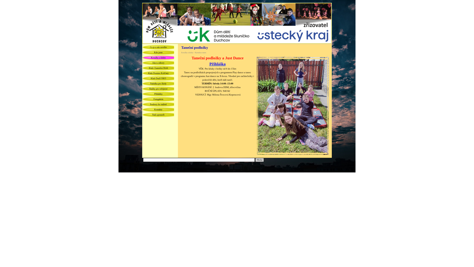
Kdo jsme (158, 52)
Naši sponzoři (158, 114)
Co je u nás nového (158, 47)
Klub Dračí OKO (158, 78)
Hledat (259, 160)
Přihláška (217, 64)
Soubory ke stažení (158, 104)
